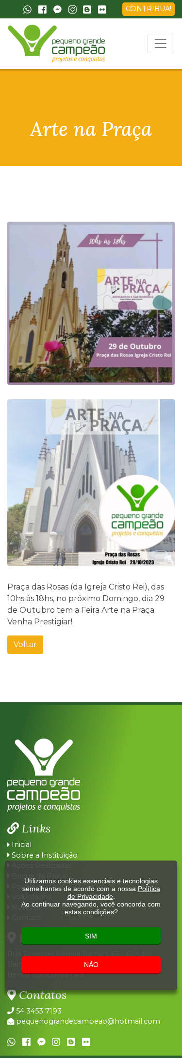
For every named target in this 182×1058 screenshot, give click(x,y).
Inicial (21, 844)
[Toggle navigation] (160, 43)
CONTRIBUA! (148, 8)
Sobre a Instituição (44, 855)
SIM (91, 936)
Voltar (25, 644)
